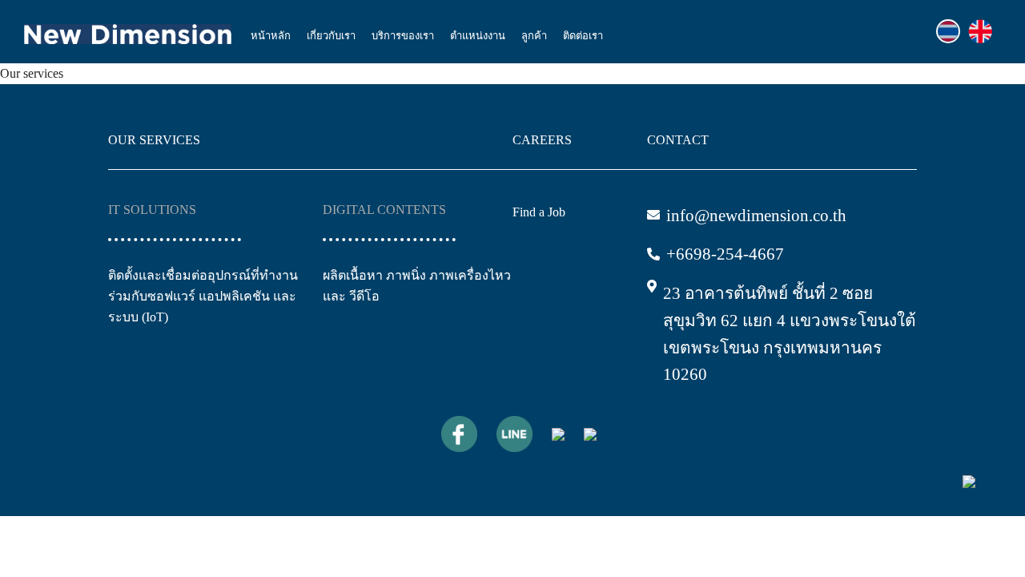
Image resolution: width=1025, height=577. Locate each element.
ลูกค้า (534, 36)
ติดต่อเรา (583, 36)
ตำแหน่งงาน (477, 36)
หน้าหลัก (271, 36)
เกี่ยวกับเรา (331, 36)
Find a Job (538, 212)
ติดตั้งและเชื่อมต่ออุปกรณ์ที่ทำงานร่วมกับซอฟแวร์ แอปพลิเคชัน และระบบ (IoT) (203, 296)
